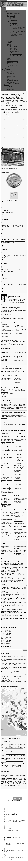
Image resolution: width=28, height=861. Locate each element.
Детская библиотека (15, 55)
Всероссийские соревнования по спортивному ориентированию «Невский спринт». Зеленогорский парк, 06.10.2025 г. (6, 502)
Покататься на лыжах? (16, 34)
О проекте (9, 86)
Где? (8, 21)
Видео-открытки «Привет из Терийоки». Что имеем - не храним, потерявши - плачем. (7, 524)
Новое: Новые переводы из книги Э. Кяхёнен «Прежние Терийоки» (7, 332)
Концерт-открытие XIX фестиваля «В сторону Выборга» (13, 813)
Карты (16, 322)
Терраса (12, 38)
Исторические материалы (5, 323)
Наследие (3, 529)
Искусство (9, 59)
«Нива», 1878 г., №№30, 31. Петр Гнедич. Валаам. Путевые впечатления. (13, 781)
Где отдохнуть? (14, 35)
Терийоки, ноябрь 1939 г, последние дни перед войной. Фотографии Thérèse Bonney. (13, 779)
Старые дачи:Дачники (17, 567)
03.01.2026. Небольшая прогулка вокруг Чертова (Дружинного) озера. (7, 479)
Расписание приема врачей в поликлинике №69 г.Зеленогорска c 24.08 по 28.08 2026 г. (13, 675)
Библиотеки (10, 52)
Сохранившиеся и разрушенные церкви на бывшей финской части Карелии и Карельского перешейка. (13, 416)
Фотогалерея (7, 69)
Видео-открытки (5, 519)
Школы (9, 45)
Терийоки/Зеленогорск (17, 520)
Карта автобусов (14, 18)
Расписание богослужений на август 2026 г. (14, 836)
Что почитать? (14, 25)
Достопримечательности (13, 13)
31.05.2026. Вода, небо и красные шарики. (20, 449)
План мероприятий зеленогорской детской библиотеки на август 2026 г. (13, 664)
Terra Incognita (10, 73)
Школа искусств (14, 51)
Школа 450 (15, 578)
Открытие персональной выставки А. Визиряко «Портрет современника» (14, 822)
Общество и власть (12, 63)
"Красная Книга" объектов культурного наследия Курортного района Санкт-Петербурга (6, 534)
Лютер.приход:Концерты (12, 585)
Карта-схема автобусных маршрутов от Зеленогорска (20, 533)
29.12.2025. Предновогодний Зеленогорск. (18, 478)
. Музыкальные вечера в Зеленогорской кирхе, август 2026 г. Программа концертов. (20, 551)
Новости (9, 44)
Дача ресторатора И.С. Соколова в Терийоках (14, 858)
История (9, 72)
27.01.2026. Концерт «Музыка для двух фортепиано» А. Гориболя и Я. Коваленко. (19, 468)
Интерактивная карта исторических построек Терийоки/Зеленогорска (20, 525)
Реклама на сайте (11, 87)
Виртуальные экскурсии (14, 293)
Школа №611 (13, 49)
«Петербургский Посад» (19, 27)
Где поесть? (13, 24)
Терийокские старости (19, 28)
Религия (7, 634)
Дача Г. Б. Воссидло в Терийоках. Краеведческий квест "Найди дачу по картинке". (14, 226)
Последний (17, 738)
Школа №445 (13, 47)
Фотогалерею (13, 109)
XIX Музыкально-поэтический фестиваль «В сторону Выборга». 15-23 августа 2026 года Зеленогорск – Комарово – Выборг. (7, 440)
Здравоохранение (11, 56)
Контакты (6, 85)
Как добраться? (11, 16)
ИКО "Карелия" (11, 82)
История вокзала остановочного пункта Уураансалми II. (12, 211)
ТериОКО (9, 42)
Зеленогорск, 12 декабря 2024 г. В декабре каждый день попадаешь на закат (12, 764)
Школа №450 (13, 48)
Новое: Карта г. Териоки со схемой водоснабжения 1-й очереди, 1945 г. (20, 331)
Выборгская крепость (12, 80)
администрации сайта (20, 804)
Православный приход (13, 61)
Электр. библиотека (18, 30)
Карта (8, 14)
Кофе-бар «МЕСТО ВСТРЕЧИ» (9, 168)
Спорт (8, 58)
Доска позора (13, 65)
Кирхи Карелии (11, 79)
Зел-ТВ (9, 66)
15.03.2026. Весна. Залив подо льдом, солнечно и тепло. (18, 459)
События (9, 41)
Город (5, 11)
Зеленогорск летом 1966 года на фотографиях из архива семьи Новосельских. (20, 500)
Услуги (12, 40)
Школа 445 (15, 573)
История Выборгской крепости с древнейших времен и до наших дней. (13, 425)
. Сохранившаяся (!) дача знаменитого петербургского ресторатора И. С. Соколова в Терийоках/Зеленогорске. (20, 380)
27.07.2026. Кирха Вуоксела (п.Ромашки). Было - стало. (7, 450)
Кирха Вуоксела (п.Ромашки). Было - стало (12, 829)
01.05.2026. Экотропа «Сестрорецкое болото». (7, 458)
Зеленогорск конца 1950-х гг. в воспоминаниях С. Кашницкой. (19, 514)
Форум (5, 68)
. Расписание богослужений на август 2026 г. (7, 551)
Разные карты (13, 20)
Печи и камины (11, 76)
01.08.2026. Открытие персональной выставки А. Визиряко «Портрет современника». (20, 438)
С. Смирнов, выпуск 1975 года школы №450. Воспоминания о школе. (7, 514)
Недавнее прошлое (19, 509)
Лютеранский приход (12, 62)
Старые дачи (10, 75)
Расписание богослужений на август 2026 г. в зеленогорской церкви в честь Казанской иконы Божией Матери (13, 658)
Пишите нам (10, 89)
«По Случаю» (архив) (19, 31)
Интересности (5, 304)
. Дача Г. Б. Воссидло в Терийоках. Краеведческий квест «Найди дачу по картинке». (7, 378)
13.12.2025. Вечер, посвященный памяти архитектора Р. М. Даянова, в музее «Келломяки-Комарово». (7, 489)
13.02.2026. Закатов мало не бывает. (6, 466)
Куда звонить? (14, 23)
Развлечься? (13, 37)
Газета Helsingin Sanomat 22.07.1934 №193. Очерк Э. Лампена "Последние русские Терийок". (13, 775)
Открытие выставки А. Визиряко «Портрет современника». (12, 270)
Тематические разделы (10, 71)
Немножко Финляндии (7, 314)
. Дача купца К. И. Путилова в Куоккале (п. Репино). (20, 389)
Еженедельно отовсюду (13, 83)
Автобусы (12, 17)
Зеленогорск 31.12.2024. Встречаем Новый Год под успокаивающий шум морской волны (13, 755)
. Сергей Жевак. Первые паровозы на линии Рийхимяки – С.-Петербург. (6, 359)
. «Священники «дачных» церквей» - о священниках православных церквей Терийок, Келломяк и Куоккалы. (7, 392)
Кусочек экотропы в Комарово (14, 766)
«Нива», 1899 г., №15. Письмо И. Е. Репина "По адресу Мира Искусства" (13, 784)
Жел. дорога (10, 78)
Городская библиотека (16, 54)
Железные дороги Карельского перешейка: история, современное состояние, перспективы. (13, 351)
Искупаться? (13, 32)
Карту (22, 111)
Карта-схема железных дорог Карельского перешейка (20, 538)
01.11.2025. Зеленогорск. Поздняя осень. (20, 487)
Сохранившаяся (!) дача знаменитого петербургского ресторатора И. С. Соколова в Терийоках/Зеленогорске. (13, 241)
